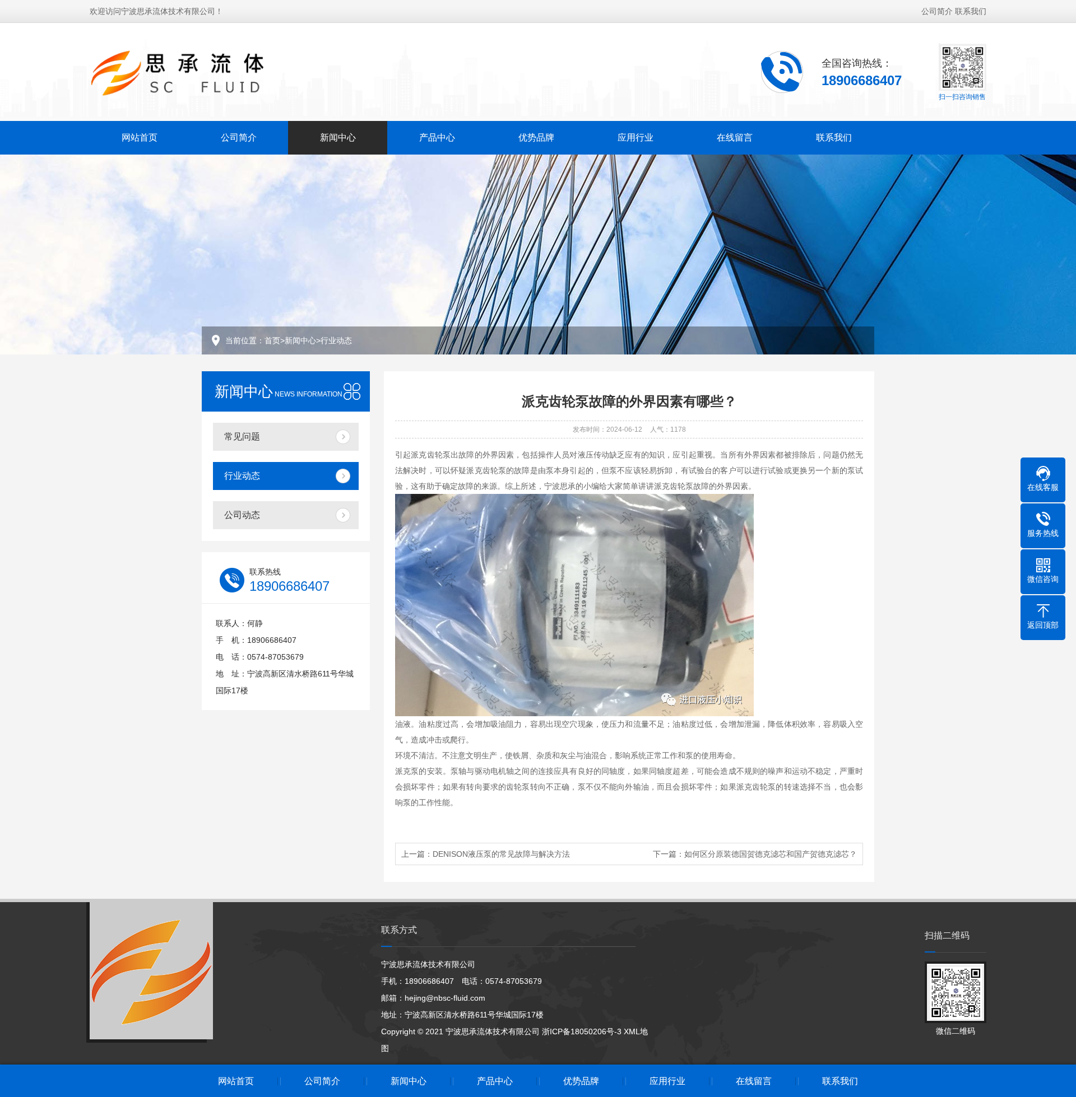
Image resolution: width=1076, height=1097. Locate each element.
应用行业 (635, 137)
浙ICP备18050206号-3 (582, 1031)
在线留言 (735, 137)
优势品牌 (536, 137)
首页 (272, 340)
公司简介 (937, 11)
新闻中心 (338, 137)
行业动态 (336, 340)
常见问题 (242, 436)
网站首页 (139, 137)
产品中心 (437, 137)
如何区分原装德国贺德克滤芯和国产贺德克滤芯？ (770, 853)
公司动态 (242, 515)
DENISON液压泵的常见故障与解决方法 (501, 853)
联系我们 (970, 11)
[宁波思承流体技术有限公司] (196, 71)
